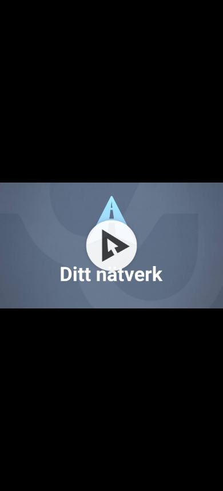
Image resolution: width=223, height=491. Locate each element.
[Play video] (111, 245)
